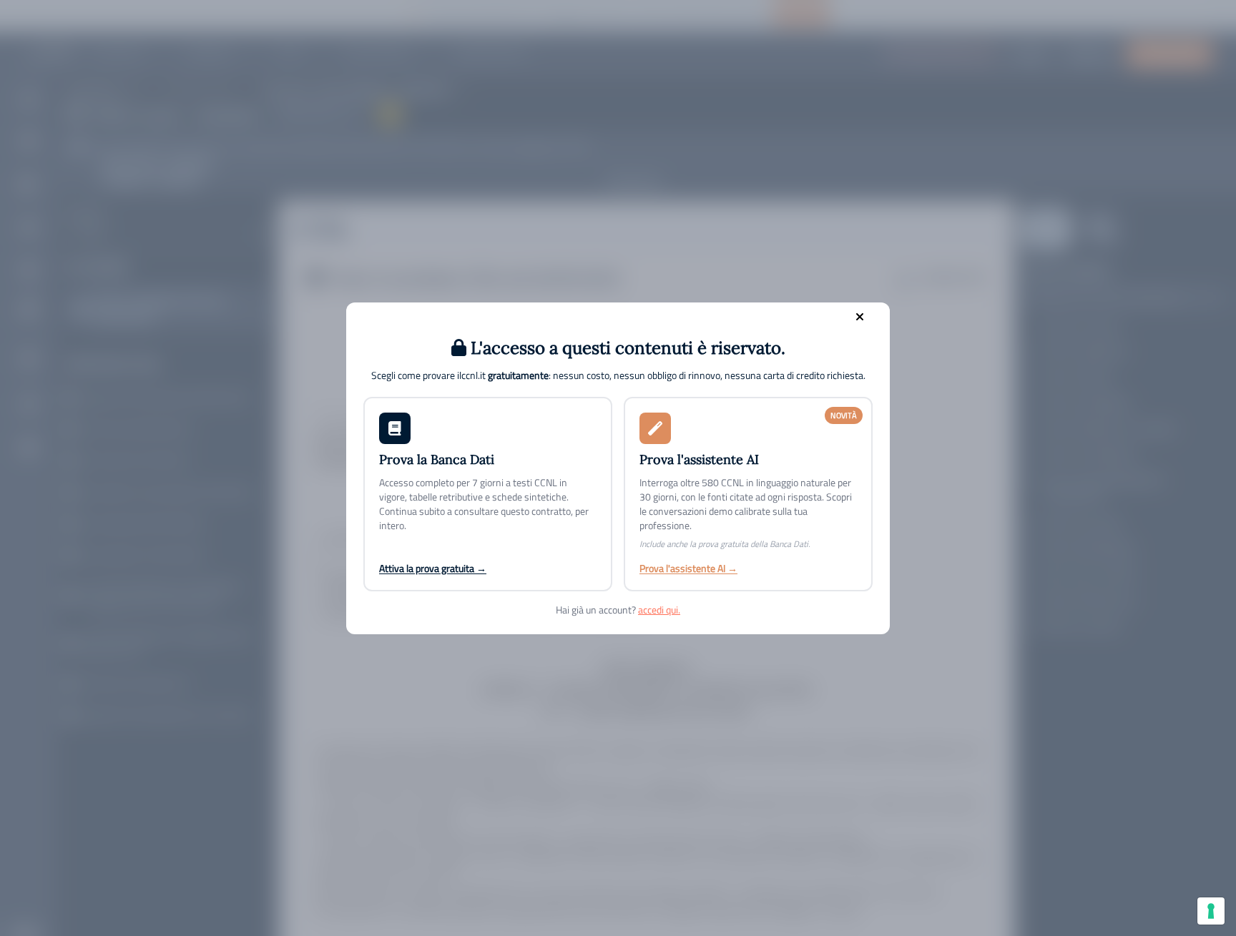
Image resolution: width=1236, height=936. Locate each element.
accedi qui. (659, 609)
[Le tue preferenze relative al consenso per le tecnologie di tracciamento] (1211, 911)
